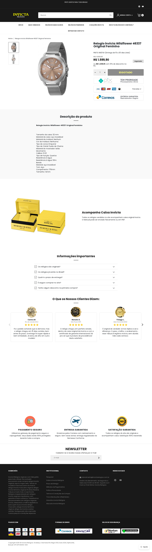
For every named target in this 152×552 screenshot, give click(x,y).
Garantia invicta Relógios (55, 500)
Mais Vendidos (34, 25)
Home (10, 38)
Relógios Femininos (76, 25)
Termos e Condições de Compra (58, 494)
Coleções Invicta (96, 25)
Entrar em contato (76, 31)
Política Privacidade (53, 490)
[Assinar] (99, 457)
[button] (76, 266)
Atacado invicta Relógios (55, 504)
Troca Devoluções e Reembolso (57, 497)
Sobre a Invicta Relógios (55, 480)
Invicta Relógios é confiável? (121, 25)
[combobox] (75, 15)
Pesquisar (49, 477)
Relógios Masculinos (54, 25)
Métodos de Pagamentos (55, 487)
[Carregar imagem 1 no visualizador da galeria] (13, 47)
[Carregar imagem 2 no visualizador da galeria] (13, 59)
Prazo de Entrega (52, 484)
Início (20, 25)
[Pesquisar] (110, 15)
